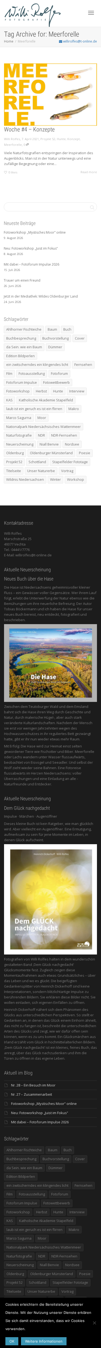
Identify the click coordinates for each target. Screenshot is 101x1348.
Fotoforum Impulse (21, 382)
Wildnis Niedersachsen (25, 479)
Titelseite (13, 470)
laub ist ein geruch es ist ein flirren (34, 408)
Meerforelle (13, 145)
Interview (76, 391)
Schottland (37, 461)
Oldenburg (15, 452)
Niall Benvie (49, 444)
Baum (52, 329)
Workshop (75, 479)
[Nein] (94, 1323)
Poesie (84, 452)
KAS (9, 400)
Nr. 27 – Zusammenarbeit (31, 1094)
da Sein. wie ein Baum (24, 346)
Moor (41, 417)
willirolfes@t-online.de (79, 41)
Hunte (61, 139)
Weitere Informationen (43, 1341)
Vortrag (67, 470)
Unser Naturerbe (41, 470)
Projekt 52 (47, 139)
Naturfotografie (19, 435)
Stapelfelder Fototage (70, 461)
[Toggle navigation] (91, 12)
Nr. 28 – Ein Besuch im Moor (33, 1085)
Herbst (41, 391)
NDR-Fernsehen (64, 435)
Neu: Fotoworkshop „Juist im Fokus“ (39, 1112)
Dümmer (55, 346)
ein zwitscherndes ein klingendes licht (37, 364)
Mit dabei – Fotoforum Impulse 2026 (40, 1122)
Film (9, 373)
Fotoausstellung (32, 373)
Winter (55, 479)
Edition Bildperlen (20, 355)
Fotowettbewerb (56, 382)
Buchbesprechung (21, 338)
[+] (50, 94)
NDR (41, 435)
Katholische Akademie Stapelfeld (46, 400)
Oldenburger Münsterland (51, 452)
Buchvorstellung (55, 338)
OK (11, 1341)
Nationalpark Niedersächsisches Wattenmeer (43, 426)
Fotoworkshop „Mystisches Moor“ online (44, 1103)
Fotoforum (59, 373)
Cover (80, 338)
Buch (67, 329)
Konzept (73, 139)
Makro (73, 408)
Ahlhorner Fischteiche (23, 329)
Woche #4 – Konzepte (29, 129)
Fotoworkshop (18, 391)
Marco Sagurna (18, 417)
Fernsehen (83, 364)
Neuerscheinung (19, 444)
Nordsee (72, 444)
